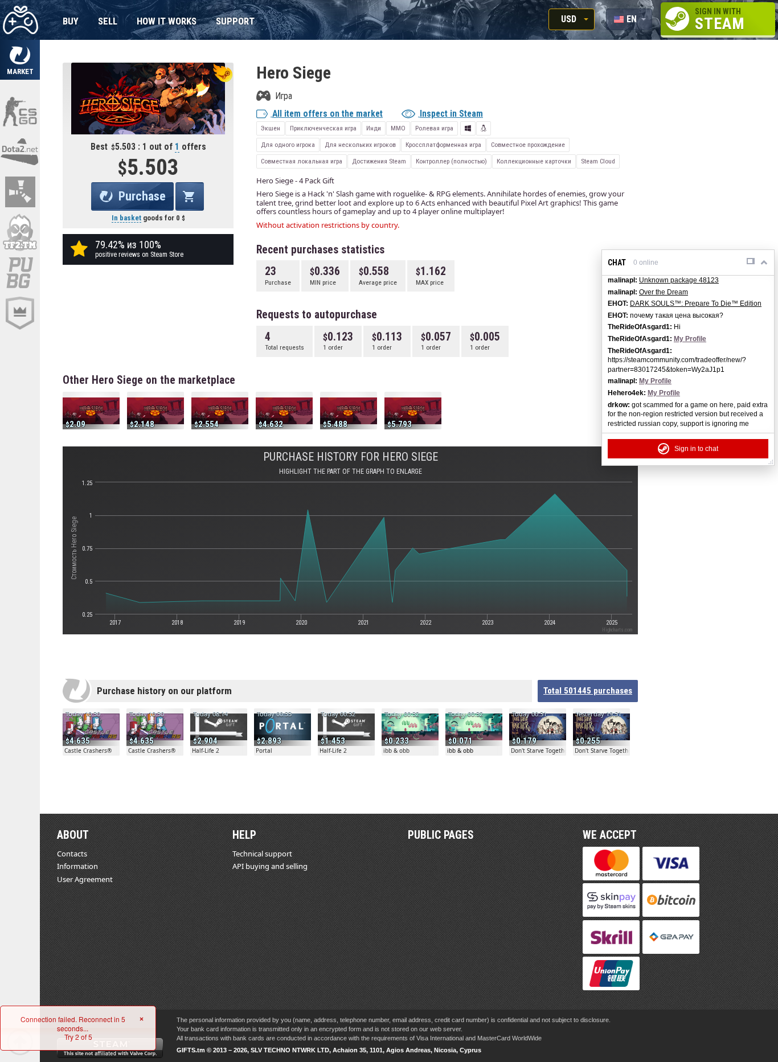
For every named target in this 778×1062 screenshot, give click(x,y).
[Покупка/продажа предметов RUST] (20, 192)
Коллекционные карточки (534, 161)
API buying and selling (270, 866)
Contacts (72, 853)
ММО (398, 128)
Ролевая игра (434, 128)
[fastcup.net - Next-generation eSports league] (20, 313)
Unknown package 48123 (679, 280)
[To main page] (20, 20)
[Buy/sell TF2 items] (20, 232)
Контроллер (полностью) (451, 161)
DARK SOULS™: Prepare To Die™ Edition (695, 303)
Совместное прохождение (528, 145)
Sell (107, 22)
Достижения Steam (379, 161)
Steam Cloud (598, 161)
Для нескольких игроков (360, 145)
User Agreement (85, 879)
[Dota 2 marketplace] (20, 151)
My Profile (690, 339)
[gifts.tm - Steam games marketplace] (20, 60)
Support (235, 22)
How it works (166, 22)
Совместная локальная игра (301, 161)
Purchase (142, 196)
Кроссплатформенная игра (443, 145)
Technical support (262, 853)
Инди (373, 128)
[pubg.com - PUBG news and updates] (20, 273)
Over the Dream (663, 292)
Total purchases (587, 691)
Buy (71, 22)
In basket (126, 218)
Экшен (270, 128)
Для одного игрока (288, 145)
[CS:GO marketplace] (20, 111)
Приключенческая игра (323, 128)
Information (77, 866)
